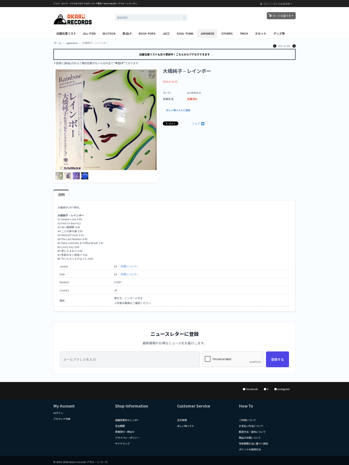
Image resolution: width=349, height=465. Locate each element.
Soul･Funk (185, 33)
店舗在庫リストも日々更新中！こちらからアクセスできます (174, 54)
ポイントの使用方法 (250, 449)
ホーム (58, 43)
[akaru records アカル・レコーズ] (72, 19)
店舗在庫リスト (66, 33)
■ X (266, 389)
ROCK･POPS (147, 33)
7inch (244, 33)
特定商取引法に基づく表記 (253, 443)
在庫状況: (168, 99)
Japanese (207, 33)
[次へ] (294, 46)
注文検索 (182, 420)
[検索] (184, 17)
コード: (167, 93)
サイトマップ (122, 443)
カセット (260, 33)
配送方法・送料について (252, 432)
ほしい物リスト (185, 426)
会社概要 (120, 426)
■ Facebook (250, 389)
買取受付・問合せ (125, 432)
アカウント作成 (61, 419)
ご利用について (247, 420)
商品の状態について (250, 437)
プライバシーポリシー (127, 437)
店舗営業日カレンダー (127, 420)
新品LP (127, 33)
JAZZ (166, 33)
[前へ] (274, 46)
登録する (277, 359)
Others (227, 33)
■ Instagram (282, 389)
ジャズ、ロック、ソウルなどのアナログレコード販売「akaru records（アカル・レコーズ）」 (95, 3)
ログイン (58, 413)
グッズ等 (279, 33)
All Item (89, 33)
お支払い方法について (251, 426)
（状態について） (129, 266)
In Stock (109, 33)
